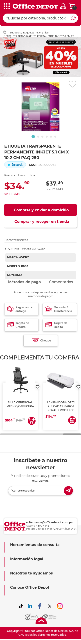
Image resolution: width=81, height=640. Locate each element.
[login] (63, 6)
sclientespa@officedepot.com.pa (49, 522)
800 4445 (43, 525)
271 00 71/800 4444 (65, 528)
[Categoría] (7, 6)
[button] (33, 136)
